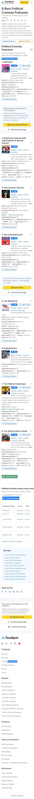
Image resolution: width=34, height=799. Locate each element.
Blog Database (7, 686)
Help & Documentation (10, 777)
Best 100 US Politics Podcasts (14, 565)
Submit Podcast (8, 41)
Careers (9, 661)
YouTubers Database (9, 701)
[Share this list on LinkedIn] (15, 20)
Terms (4, 672)
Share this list (7, 588)
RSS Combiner (7, 755)
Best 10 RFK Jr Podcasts (12, 563)
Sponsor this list (25, 41)
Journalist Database (9, 698)
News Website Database (10, 705)
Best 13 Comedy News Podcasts (15, 555)
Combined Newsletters (10, 748)
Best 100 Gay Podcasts (12, 557)
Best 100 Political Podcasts (13, 560)
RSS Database (7, 683)
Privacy (4, 669)
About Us (5, 654)
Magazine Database (9, 694)
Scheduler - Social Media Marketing (14, 763)
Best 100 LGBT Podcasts (13, 571)
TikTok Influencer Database (11, 716)
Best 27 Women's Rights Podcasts (15, 576)
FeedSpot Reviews (8, 665)
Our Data (5, 658)
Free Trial (24, 2)
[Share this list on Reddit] (18, 20)
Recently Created (8, 784)
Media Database (7, 734)
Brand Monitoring (8, 744)
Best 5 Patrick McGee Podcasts (15, 579)
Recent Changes (7, 780)
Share (3, 20)
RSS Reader (6, 730)
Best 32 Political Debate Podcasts (15, 568)
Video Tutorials (7, 773)
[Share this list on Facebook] (8, 20)
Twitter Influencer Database (11, 712)
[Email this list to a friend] (22, 20)
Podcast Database (8, 690)
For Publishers (7, 726)
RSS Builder (6, 759)
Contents (4, 18)
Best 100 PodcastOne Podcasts (15, 573)
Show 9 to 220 (11, 477)
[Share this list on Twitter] (11, 20)
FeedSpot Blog (7, 788)
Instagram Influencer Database (12, 709)
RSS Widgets (6, 752)
